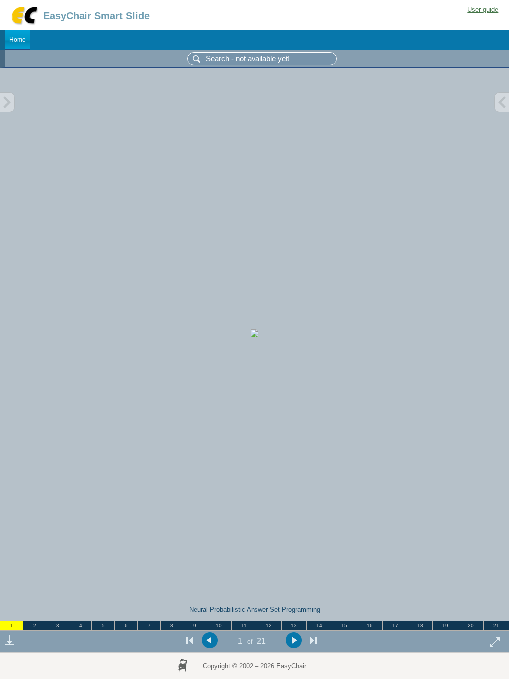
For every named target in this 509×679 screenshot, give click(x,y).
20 (471, 625)
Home (17, 39)
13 (294, 625)
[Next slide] (293, 640)
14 (319, 625)
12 (269, 625)
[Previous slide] (209, 640)
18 (420, 625)
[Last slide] (313, 640)
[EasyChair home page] (24, 23)
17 (395, 625)
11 (244, 625)
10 (219, 625)
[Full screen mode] (495, 642)
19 (445, 625)
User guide (482, 9)
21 (496, 625)
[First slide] (189, 640)
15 (344, 625)
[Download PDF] (9, 640)
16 (370, 625)
